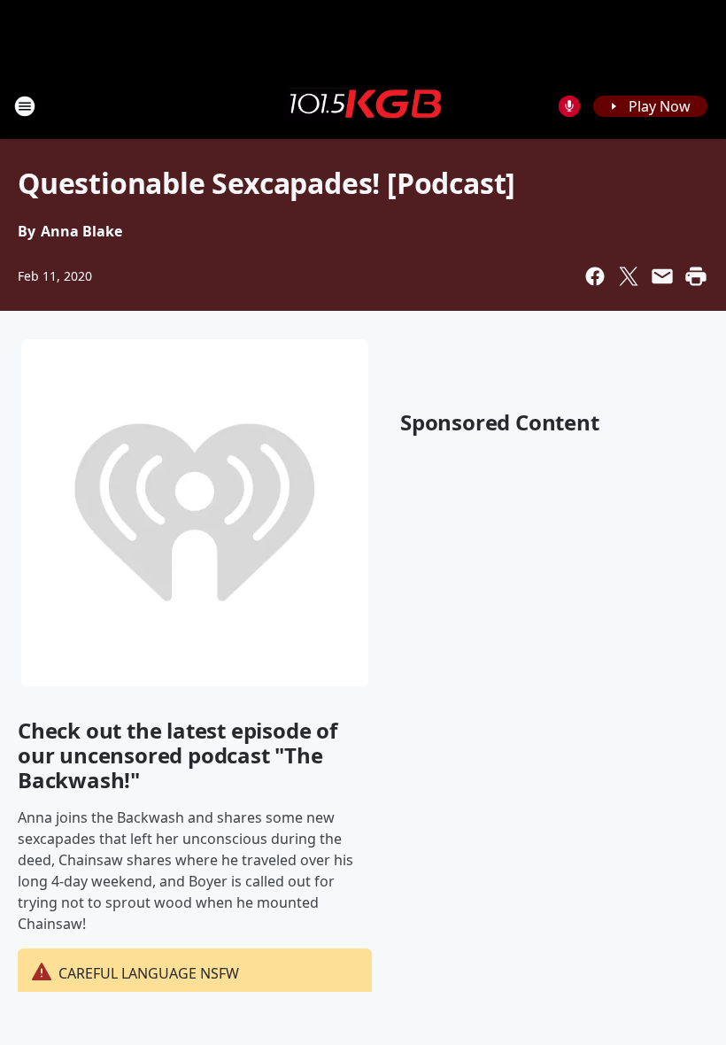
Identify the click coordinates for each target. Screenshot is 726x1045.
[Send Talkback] (569, 106)
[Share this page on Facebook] (595, 276)
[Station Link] (363, 105)
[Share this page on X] (628, 276)
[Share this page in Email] (662, 276)
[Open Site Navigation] (24, 106)
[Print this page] (696, 276)
